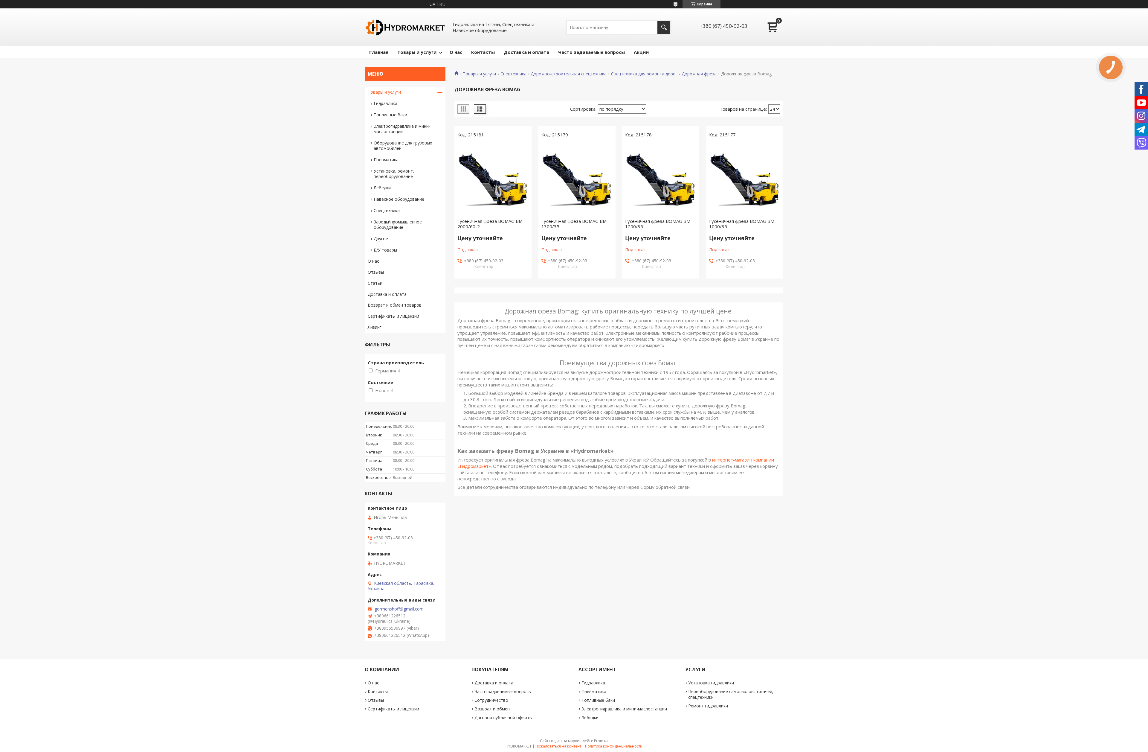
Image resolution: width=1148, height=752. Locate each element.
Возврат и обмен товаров (395, 305)
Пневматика (386, 159)
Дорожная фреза (699, 74)
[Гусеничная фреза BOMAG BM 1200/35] (660, 179)
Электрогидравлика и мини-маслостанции (402, 128)
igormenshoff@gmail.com (399, 609)
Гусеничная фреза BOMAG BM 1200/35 (657, 223)
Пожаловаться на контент (558, 746)
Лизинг (374, 327)
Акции (641, 52)
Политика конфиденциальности (613, 746)
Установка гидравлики (711, 683)
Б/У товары (385, 250)
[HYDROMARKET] (405, 27)
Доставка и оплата (526, 52)
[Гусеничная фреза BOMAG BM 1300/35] (577, 179)
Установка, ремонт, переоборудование (394, 173)
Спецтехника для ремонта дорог (644, 74)
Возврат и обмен (492, 709)
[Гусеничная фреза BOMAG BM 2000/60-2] (493, 179)
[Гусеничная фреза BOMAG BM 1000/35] (744, 179)
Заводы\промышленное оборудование (398, 224)
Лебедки (382, 188)
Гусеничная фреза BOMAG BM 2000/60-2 (490, 223)
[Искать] (663, 27)
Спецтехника (513, 74)
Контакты (483, 52)
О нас (456, 52)
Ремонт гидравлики (708, 706)
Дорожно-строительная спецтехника (569, 74)
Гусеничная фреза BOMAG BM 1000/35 (741, 223)
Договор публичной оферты (503, 717)
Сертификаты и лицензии (393, 316)
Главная (378, 52)
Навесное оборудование (399, 199)
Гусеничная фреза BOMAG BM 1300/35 (574, 223)
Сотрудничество (491, 700)
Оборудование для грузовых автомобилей (403, 145)
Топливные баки (390, 115)
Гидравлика (385, 103)
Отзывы (376, 272)
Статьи (375, 283)
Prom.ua (601, 740)
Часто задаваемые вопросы (591, 52)
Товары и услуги (416, 52)
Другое (381, 238)
